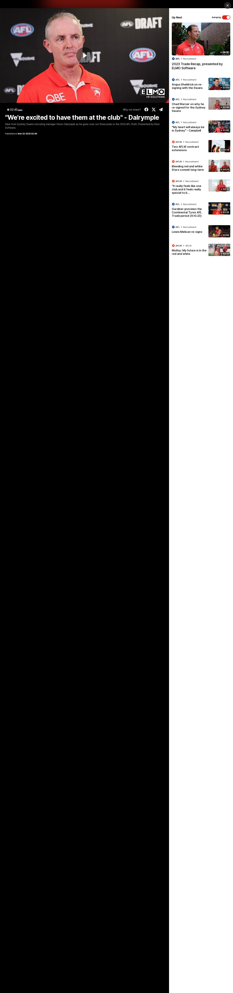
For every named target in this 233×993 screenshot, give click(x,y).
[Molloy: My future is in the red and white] (201, 250)
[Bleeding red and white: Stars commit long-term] (201, 166)
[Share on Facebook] (146, 109)
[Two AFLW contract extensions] (201, 146)
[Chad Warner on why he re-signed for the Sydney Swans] (201, 105)
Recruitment (189, 58)
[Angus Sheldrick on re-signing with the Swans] (201, 84)
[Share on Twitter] (153, 109)
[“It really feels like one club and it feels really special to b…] (201, 187)
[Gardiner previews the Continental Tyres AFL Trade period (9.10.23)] (201, 210)
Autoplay (216, 17)
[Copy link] (161, 109)
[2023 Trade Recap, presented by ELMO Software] (201, 48)
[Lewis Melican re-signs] (201, 231)
